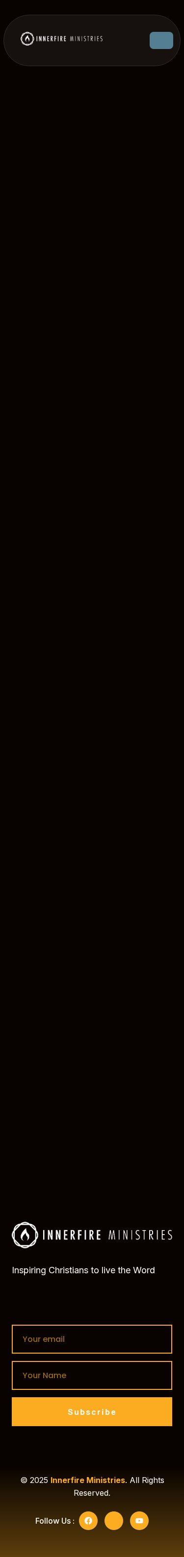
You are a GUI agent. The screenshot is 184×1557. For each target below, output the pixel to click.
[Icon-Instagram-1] (114, 1521)
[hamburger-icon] (161, 40)
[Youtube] (139, 1521)
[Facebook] (88, 1521)
